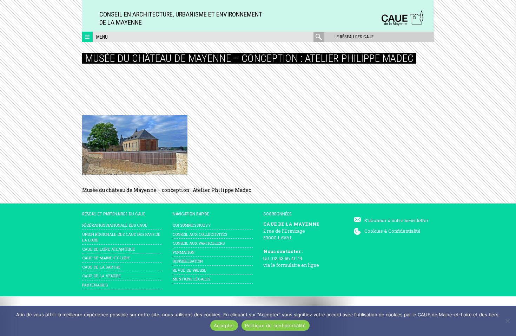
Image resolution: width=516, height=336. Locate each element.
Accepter (224, 325)
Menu (102, 37)
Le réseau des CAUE (354, 36)
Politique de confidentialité (275, 325)
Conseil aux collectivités (200, 234)
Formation (183, 252)
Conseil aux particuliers (199, 243)
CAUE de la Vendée (101, 275)
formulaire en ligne (297, 265)
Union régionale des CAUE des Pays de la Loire (121, 237)
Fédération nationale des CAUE (114, 225)
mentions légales (191, 279)
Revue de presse (189, 270)
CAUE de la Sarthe (101, 267)
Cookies (373, 231)
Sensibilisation (188, 261)
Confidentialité (404, 231)
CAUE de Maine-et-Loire (106, 257)
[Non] (507, 320)
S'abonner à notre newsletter (396, 220)
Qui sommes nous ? (191, 225)
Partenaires (95, 284)
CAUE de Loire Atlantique (108, 249)
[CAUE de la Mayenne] (402, 24)
